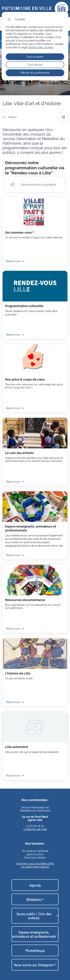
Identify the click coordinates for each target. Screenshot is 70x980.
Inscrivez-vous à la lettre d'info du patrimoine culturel (35, 865)
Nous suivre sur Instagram (34, 964)
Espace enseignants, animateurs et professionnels (34, 934)
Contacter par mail (35, 829)
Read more (13, 261)
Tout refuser (35, 64)
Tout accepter (35, 56)
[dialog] (35, 46)
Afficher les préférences (35, 72)
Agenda (35, 885)
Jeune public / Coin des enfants (33, 915)
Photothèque (35, 950)
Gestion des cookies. (41, 47)
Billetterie (34, 899)
